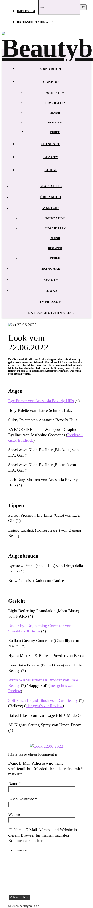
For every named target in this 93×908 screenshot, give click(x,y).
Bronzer (55, 122)
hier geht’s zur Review (44, 706)
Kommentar (18, 850)
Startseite (51, 55)
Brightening (37, 625)
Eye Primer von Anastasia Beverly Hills (41, 401)
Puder (55, 132)
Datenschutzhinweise (36, 22)
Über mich (50, 68)
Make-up (50, 81)
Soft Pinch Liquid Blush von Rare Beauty (43, 700)
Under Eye (17, 625)
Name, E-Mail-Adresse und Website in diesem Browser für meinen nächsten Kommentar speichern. (42, 835)
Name (14, 783)
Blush (55, 112)
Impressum (26, 11)
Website (14, 814)
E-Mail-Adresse (22, 799)
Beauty (50, 157)
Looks (51, 170)
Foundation (55, 92)
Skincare (50, 144)
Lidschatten (55, 102)
